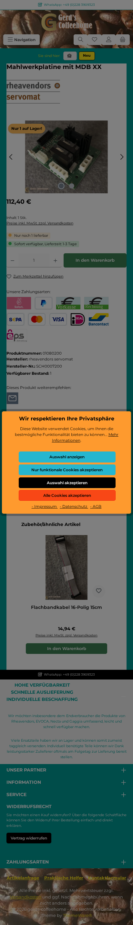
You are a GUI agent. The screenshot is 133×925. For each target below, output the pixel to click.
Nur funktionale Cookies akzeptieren (67, 469)
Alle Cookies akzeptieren (67, 495)
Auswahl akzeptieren (67, 482)
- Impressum (45, 506)
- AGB (95, 506)
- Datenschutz (74, 506)
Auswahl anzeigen (67, 456)
